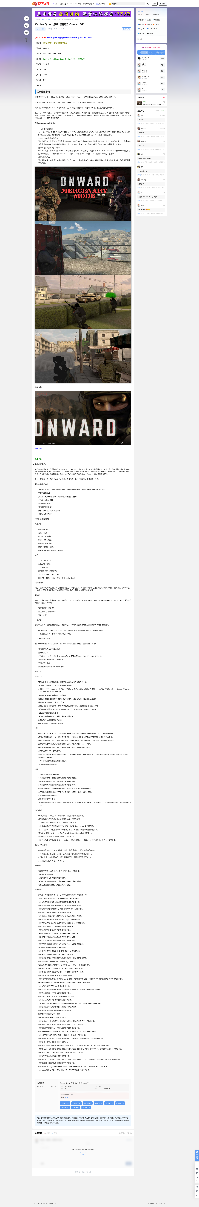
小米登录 (157, 24)
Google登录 (142, 29)
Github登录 (151, 33)
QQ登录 (149, 20)
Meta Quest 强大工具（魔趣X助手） (155, 123)
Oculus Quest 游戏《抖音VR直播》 (155, 175)
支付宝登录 (157, 20)
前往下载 (127, 29)
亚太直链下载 (98, 1103)
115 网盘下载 (86, 1107)
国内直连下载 (109, 1103)
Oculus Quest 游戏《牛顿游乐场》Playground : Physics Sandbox (163, 188)
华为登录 (149, 24)
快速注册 (162, 4)
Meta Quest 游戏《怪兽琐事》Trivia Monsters (158, 149)
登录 (154, 4)
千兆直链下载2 (76, 1103)
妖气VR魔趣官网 (51, 1203)
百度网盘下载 (120, 1103)
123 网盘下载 (75, 1107)
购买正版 (38, 448)
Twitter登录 (142, 33)
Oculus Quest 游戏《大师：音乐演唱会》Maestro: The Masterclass (164, 136)
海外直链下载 (87, 1103)
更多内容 (102, 4)
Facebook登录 (152, 29)
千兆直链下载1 (65, 1103)
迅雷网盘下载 (65, 1107)
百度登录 (141, 24)
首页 (43, 20)
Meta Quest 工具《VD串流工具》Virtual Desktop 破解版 (161, 200)
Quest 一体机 (50, 20)
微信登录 (141, 20)
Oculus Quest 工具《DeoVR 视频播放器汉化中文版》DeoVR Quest (163, 213)
